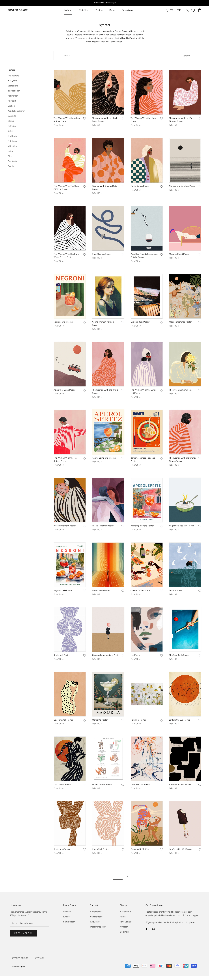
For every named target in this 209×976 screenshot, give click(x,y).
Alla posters (13, 75)
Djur (10, 156)
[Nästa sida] (137, 876)
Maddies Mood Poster (179, 254)
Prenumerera (23, 933)
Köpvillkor (94, 921)
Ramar (112, 10)
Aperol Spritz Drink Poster (104, 458)
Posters (99, 10)
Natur (10, 151)
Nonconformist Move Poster (182, 186)
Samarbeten (69, 921)
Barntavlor (12, 161)
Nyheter (68, 10)
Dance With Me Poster (141, 849)
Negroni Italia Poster (63, 590)
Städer (11, 121)
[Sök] (166, 10)
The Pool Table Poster (179, 655)
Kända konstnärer (16, 110)
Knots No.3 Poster (62, 849)
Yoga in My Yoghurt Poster (181, 525)
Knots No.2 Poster (100, 849)
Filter (66, 55)
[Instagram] (153, 929)
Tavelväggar (128, 10)
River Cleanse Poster (101, 254)
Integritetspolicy (98, 926)
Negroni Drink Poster (63, 322)
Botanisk (12, 126)
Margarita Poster (100, 720)
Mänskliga (12, 146)
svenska (39, 958)
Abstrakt (12, 100)
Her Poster (135, 655)
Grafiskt (11, 105)
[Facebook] (147, 929)
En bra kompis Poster (102, 784)
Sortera (186, 55)
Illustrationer (14, 90)
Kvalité (66, 916)
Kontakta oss (96, 911)
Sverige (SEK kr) (20, 958)
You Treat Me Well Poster (180, 849)
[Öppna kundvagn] (199, 10)
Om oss (67, 911)
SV (171, 10)
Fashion (11, 166)
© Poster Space (18, 966)
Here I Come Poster (101, 590)
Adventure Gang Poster (64, 390)
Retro (10, 131)
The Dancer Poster (62, 784)
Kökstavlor (13, 95)
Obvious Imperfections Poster (106, 655)
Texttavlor (12, 136)
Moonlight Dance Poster (180, 322)
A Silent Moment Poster (65, 525)
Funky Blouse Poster (140, 186)
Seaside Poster (176, 590)
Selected (124, 931)
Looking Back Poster (140, 322)
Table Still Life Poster (140, 784)
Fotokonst (12, 141)
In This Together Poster (103, 525)
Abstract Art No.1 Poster (180, 784)
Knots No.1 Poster (62, 655)
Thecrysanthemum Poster (181, 390)
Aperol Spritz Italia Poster (142, 525)
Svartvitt (12, 116)
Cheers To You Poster (141, 590)
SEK (179, 10)
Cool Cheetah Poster (63, 720)
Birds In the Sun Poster (179, 720)
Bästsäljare (84, 10)
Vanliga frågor (96, 916)
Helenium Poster (138, 720)
